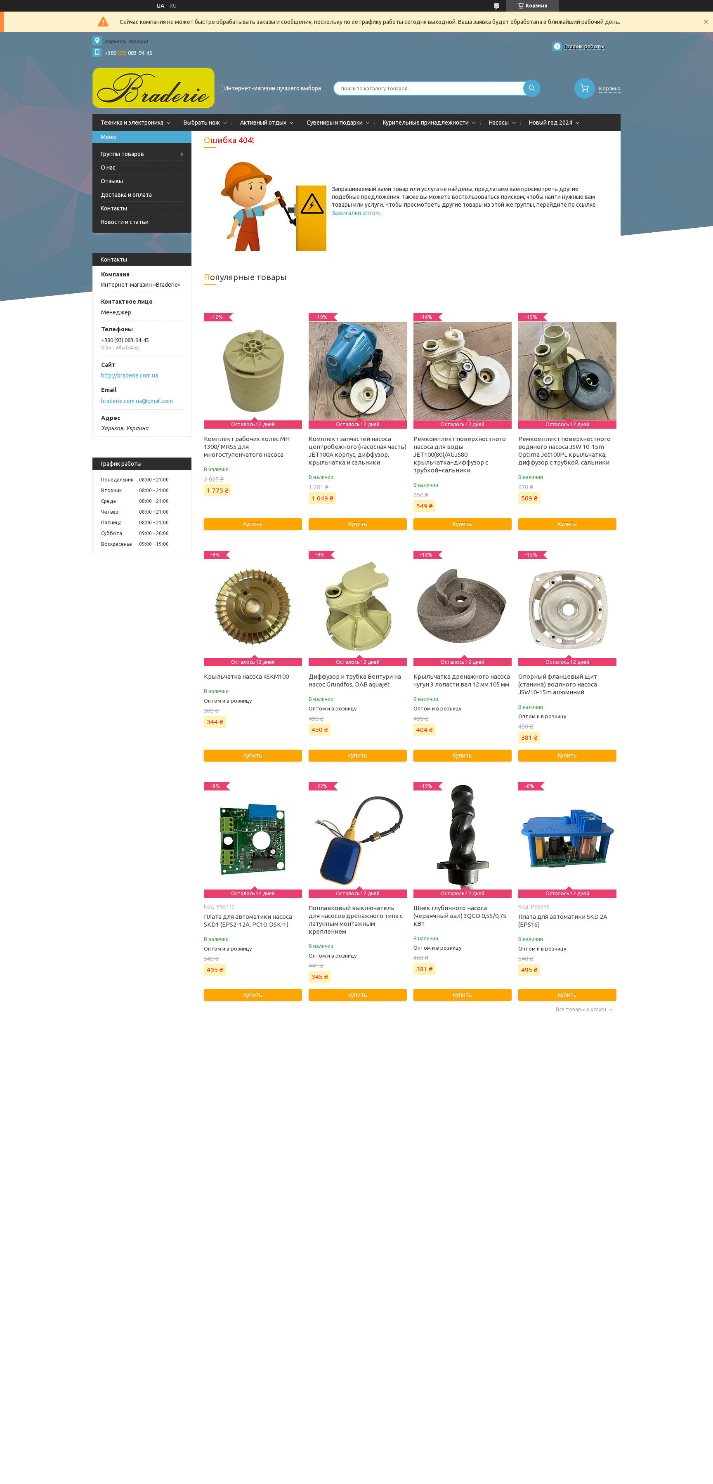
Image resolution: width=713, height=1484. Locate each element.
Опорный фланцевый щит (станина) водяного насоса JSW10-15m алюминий (557, 684)
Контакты (114, 208)
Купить (252, 524)
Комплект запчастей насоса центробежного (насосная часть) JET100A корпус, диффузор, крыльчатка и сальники (357, 450)
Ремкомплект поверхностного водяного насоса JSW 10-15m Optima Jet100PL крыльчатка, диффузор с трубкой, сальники (564, 450)
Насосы (499, 122)
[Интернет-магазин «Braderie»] (153, 87)
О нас (108, 167)
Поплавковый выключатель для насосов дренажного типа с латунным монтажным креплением (356, 919)
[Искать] (532, 88)
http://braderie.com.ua (129, 375)
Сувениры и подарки (335, 122)
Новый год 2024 (550, 122)
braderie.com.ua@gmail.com (137, 401)
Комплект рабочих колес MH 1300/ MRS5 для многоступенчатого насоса (247, 446)
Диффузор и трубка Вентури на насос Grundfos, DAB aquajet (355, 680)
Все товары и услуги (581, 1009)
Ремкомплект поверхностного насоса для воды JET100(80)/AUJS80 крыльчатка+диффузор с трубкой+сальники (459, 454)
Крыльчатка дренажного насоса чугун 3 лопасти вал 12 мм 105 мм (461, 680)
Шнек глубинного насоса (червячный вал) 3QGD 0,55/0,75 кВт (459, 915)
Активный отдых (263, 122)
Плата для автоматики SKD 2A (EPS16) (562, 920)
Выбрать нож (202, 122)
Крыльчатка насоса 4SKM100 (246, 676)
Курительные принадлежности (426, 122)
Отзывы (112, 181)
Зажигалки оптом (356, 213)
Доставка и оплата (126, 194)
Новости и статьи (125, 222)
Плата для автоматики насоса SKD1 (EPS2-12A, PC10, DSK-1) (248, 920)
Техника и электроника (132, 122)
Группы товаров (122, 154)
